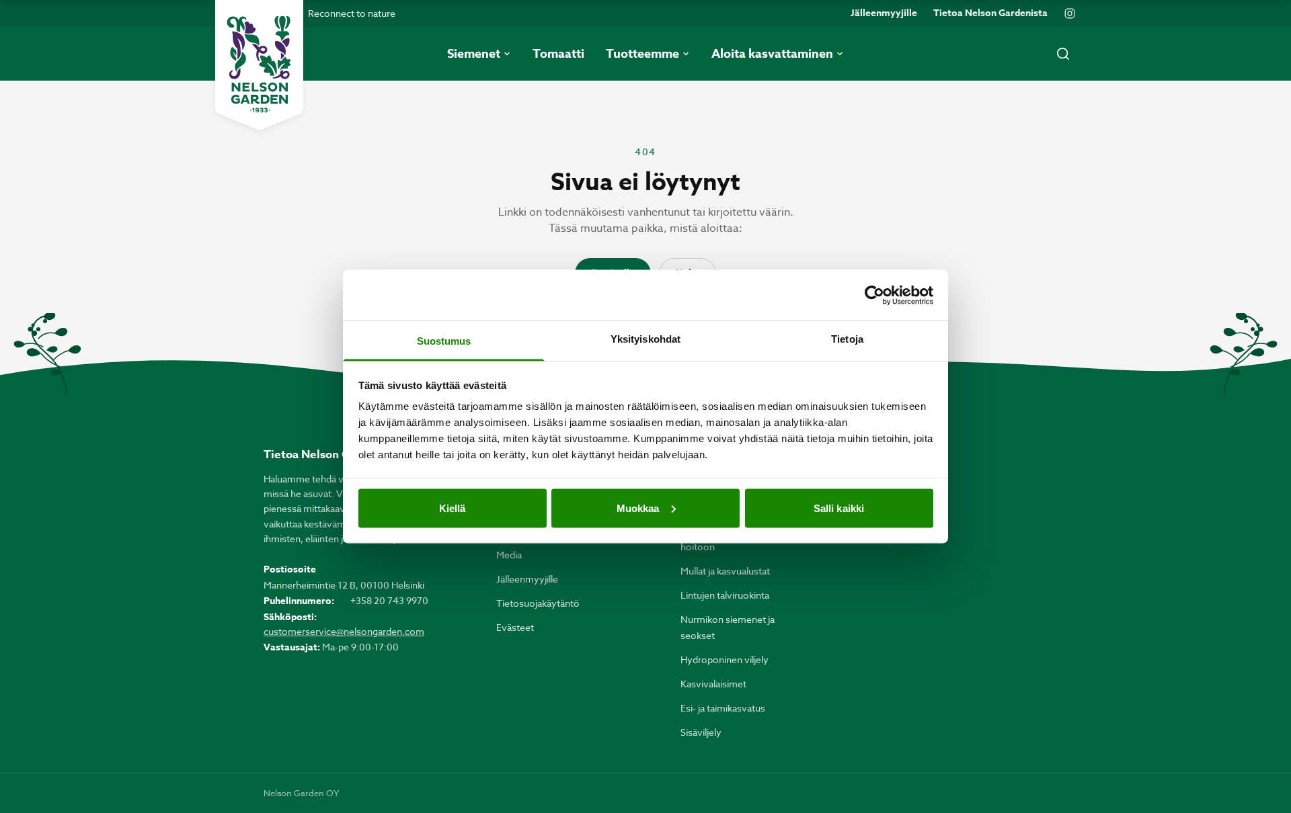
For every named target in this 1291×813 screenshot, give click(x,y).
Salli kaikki (839, 507)
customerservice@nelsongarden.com (344, 631)
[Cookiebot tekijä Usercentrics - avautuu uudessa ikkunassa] (874, 295)
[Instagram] (1070, 13)
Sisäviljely (700, 732)
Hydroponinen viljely (724, 659)
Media (509, 554)
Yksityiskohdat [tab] (645, 339)
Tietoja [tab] (847, 339)
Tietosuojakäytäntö (538, 603)
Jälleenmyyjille (884, 13)
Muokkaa (638, 507)
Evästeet (515, 627)
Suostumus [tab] (444, 341)
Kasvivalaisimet (713, 683)
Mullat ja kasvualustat (725, 570)
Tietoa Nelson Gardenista (990, 13)
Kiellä (452, 507)
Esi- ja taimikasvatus (722, 707)
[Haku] (1063, 54)
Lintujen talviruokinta (724, 595)
